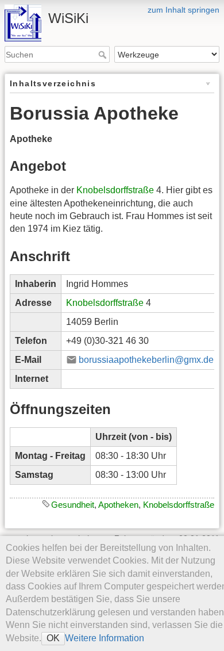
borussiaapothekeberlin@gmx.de (146, 360)
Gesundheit (72, 505)
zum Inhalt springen (183, 9)
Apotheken (118, 505)
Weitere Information (104, 638)
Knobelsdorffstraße (115, 190)
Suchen (103, 55)
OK (53, 638)
